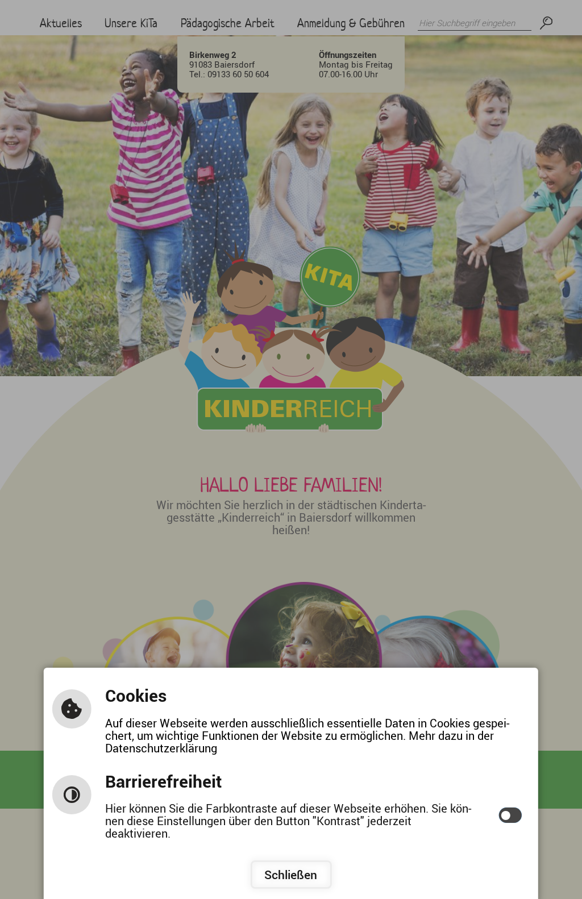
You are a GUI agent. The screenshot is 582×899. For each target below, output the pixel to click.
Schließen (290, 875)
